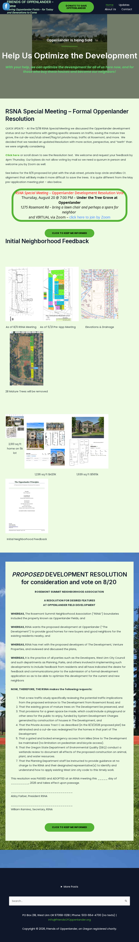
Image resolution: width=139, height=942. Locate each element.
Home (109, 5)
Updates (124, 5)
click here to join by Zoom (89, 217)
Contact (126, 9)
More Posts (71, 886)
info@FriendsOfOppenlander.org (69, 919)
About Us (110, 9)
